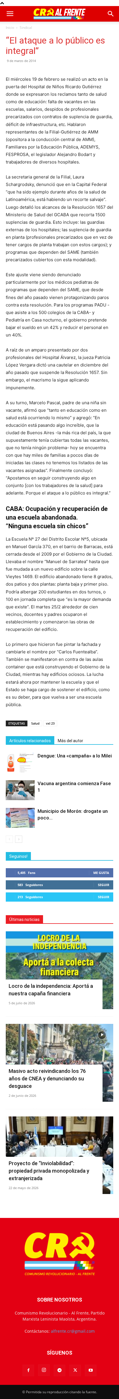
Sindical (26, 27)
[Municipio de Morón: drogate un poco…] (20, 818)
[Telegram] (59, 1370)
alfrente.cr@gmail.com (73, 1331)
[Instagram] (44, 1370)
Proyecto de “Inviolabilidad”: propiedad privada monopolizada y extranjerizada (49, 1170)
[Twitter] (75, 1370)
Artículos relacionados (30, 740)
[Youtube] (90, 1370)
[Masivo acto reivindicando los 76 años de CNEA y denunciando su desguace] (59, 1063)
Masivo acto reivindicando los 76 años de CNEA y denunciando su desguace (47, 1078)
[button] (10, 14)
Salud (35, 723)
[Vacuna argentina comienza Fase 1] (20, 790)
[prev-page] (9, 839)
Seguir (103, 885)
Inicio (10, 27)
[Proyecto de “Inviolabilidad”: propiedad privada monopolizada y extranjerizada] (59, 1155)
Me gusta (101, 872)
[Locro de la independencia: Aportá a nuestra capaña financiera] (59, 970)
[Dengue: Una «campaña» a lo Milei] (20, 762)
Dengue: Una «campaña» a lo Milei (75, 756)
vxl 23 (50, 723)
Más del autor (70, 740)
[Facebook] (28, 1370)
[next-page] (18, 839)
